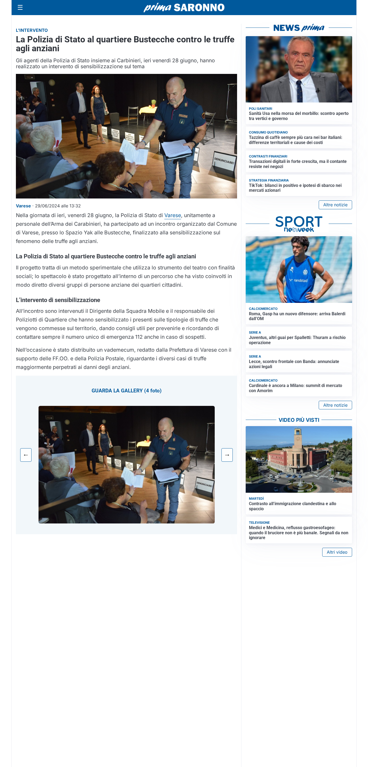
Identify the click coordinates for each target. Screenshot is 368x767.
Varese (172, 215)
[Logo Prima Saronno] (184, 7)
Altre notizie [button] (335, 204)
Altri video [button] (337, 552)
